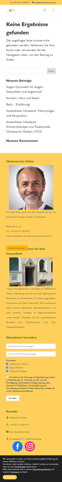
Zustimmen (10, 477)
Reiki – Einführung (18, 104)
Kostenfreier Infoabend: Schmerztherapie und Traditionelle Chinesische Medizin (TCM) (28, 126)
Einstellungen (20, 466)
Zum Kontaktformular (18, 431)
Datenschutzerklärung (22, 391)
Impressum (14, 472)
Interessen (11, 360)
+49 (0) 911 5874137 (20, 231)
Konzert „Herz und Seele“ (23, 98)
